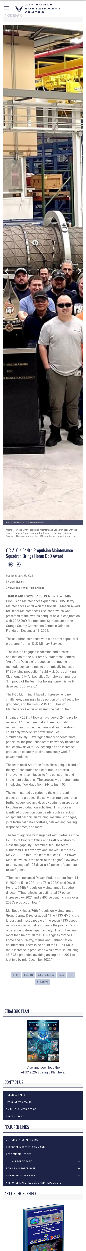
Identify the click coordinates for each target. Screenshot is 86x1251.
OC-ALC (16, 975)
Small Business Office (21, 1109)
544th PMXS (42, 981)
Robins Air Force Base (21, 1168)
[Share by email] (18, 564)
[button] (6, 8)
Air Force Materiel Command (25, 1147)
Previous (7, 271)
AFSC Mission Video (19, 1154)
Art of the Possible (46, 975)
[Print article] (10, 564)
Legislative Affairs (19, 1102)
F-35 (71, 975)
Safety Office (15, 1116)
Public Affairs (15, 1095)
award (61, 975)
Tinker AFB (28, 975)
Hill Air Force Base (19, 1161)
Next (79, 271)
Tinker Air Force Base (20, 1175)
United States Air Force (22, 1139)
